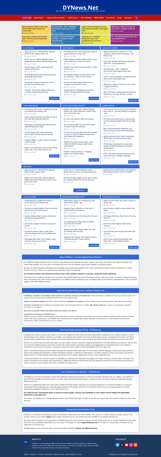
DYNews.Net (80, 7)
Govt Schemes (86, 18)
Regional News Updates (56, 18)
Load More (80, 190)
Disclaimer (49, 454)
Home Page (27, 18)
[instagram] (131, 445)
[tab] (27, 18)
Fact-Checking (70, 454)
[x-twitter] (122, 445)
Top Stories (110, 18)
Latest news (38, 18)
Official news (99, 18)
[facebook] (117, 445)
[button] (136, 18)
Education (128, 18)
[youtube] (126, 445)
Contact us (33, 454)
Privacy (41, 454)
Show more (54, 98)
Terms (79, 454)
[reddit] (135, 445)
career (119, 18)
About (26, 454)
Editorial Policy (59, 454)
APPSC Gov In (73, 18)
